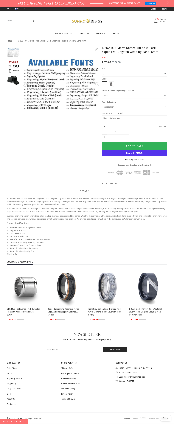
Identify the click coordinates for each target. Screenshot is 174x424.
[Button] (42, 309)
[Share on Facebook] (102, 183)
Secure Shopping (68, 389)
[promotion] (168, 2)
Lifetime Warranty (68, 378)
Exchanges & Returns (70, 373)
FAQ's (9, 373)
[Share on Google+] (111, 183)
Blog (9, 394)
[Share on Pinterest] (116, 183)
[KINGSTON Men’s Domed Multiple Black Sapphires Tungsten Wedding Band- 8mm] (13, 52)
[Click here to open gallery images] (97, 49)
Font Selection (109, 102)
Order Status (12, 368)
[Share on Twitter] (107, 183)
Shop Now (151, 3)
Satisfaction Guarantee (70, 383)
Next (97, 84)
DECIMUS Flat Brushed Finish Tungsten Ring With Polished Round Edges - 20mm (23, 312)
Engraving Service (14, 378)
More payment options (134, 159)
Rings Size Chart (14, 389)
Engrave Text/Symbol (112, 113)
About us (11, 399)
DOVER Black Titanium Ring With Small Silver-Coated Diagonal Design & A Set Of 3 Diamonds (145, 312)
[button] (104, 126)
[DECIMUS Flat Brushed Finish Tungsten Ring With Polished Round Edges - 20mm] (26, 286)
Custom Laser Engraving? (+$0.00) (118, 91)
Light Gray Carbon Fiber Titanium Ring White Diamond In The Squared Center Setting (104, 312)
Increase (104, 137)
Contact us (11, 404)
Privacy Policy (67, 394)
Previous (25, 84)
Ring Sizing (11, 383)
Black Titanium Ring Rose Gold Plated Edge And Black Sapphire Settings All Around (63, 312)
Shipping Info (67, 368)
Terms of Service (68, 399)
